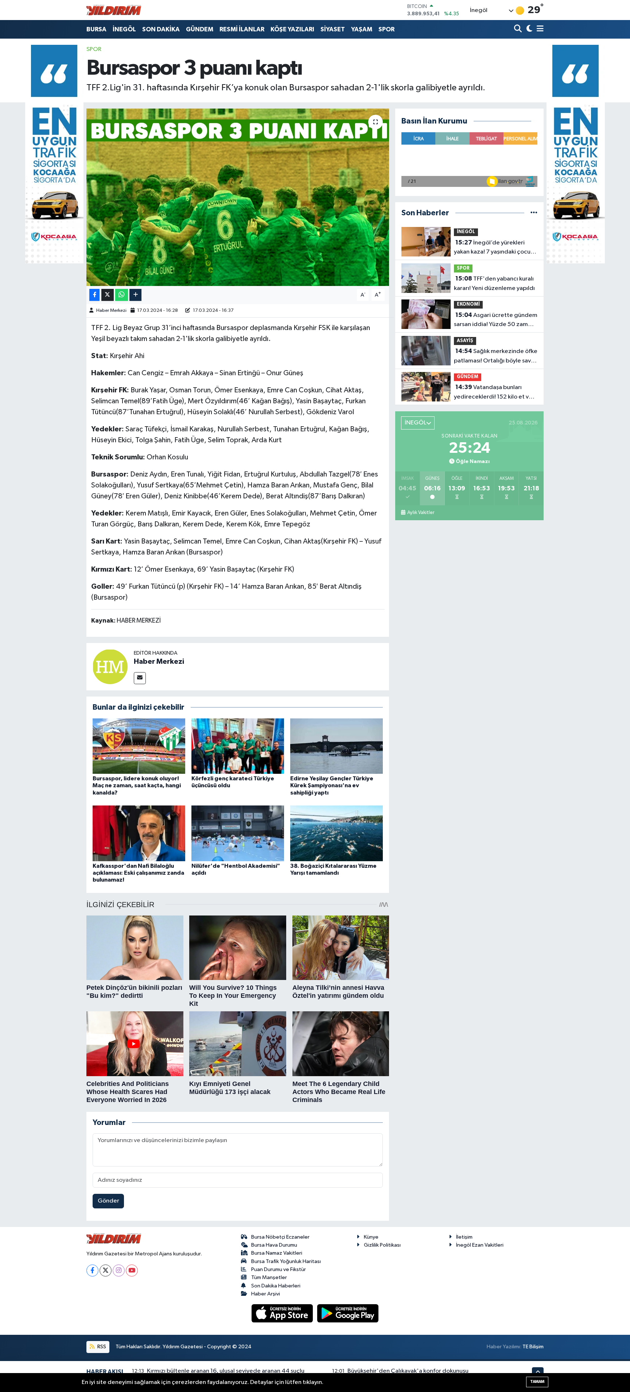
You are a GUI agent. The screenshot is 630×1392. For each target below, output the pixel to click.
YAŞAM (361, 29)
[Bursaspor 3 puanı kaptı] (237, 197)
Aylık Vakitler (420, 512)
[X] (106, 1270)
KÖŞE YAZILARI (292, 29)
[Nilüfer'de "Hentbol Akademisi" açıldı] (237, 833)
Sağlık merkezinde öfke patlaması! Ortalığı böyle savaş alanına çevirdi (495, 356)
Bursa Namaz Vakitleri (276, 1253)
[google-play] (348, 1313)
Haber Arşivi (265, 1294)
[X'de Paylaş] (107, 295)
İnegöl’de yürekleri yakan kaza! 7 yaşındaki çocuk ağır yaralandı (493, 248)
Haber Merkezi (111, 310)
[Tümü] (533, 213)
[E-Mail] (140, 678)
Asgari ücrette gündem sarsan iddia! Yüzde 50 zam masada (495, 320)
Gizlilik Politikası (382, 1245)
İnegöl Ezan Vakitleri (479, 1245)
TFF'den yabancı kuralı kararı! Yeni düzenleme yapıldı (494, 283)
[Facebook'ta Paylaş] (94, 295)
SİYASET (332, 29)
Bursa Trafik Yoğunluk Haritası (286, 1261)
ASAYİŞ (465, 340)
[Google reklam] (54, 154)
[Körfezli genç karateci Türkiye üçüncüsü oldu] (237, 746)
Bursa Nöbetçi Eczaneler (280, 1237)
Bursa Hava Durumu (274, 1245)
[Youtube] (132, 1270)
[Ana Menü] (539, 29)
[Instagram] (119, 1270)
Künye (371, 1237)
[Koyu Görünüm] (528, 29)
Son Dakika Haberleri (275, 1286)
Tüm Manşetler (269, 1277)
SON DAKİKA (161, 29)
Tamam (537, 1382)
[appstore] (283, 1313)
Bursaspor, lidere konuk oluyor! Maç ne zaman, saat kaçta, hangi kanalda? (137, 785)
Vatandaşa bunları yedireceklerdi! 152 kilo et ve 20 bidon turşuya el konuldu (493, 392)
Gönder (108, 1201)
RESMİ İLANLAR (241, 29)
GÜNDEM (199, 29)
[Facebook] (92, 1270)
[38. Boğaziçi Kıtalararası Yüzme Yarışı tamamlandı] (336, 833)
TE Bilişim (533, 1346)
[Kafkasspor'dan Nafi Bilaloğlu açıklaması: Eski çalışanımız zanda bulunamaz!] (139, 833)
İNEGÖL (124, 29)
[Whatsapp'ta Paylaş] (121, 295)
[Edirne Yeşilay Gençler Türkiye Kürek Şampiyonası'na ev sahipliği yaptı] (336, 746)
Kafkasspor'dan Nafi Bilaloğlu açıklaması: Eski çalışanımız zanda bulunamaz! (138, 873)
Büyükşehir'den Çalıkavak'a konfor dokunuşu (407, 1371)
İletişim (464, 1237)
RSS (101, 1346)
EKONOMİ (468, 304)
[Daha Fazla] (135, 295)
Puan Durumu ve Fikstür (278, 1269)
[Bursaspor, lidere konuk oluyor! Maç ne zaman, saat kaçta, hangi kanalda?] (139, 746)
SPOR (386, 29)
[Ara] (518, 29)
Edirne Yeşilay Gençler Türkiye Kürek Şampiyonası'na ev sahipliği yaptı (331, 785)
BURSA (96, 29)
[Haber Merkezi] (110, 666)
